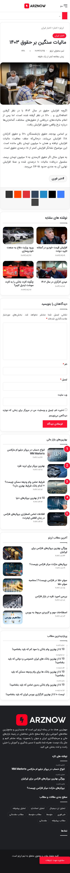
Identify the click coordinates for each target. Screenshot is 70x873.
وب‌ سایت (62, 395)
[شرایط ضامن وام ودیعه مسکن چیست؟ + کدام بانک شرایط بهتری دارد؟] (57, 487)
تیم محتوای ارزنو (57, 51)
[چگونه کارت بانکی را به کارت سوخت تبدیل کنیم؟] (18, 269)
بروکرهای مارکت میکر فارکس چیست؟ (48, 564)
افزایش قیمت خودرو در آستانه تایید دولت (52, 249)
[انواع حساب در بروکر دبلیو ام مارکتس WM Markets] (57, 455)
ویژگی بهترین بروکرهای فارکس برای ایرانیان (49, 550)
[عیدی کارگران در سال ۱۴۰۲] (51, 269)
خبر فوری (57, 178)
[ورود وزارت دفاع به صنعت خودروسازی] (18, 235)
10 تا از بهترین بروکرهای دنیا (30, 498)
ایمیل (63, 379)
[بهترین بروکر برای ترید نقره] (57, 471)
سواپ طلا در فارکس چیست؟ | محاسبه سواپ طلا (48, 582)
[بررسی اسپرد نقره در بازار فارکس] (13, 601)
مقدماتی (43, 820)
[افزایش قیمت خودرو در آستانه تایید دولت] (51, 235)
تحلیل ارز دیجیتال (57, 808)
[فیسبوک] (60, 194)
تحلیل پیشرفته (19, 808)
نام (65, 364)
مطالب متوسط (35, 814)
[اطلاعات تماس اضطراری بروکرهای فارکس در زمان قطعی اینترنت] (57, 519)
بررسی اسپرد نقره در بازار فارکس (51, 596)
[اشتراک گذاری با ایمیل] (9, 194)
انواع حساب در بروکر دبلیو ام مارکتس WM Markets (26, 452)
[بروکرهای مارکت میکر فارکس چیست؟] (13, 569)
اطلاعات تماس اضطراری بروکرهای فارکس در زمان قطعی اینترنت (24, 516)
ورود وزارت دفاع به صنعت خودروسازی (20, 249)
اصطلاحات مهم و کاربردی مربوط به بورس (41, 16)
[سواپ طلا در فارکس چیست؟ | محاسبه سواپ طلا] (13, 585)
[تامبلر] (35, 194)
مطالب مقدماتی (16, 814)
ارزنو (62, 28)
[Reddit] (17, 194)
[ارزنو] (35, 6)
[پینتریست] (26, 194)
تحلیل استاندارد (38, 808)
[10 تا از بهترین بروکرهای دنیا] (57, 503)
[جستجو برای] (4, 7)
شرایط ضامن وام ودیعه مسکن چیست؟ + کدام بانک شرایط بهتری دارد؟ (25, 484)
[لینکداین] (43, 194)
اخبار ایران (46, 28)
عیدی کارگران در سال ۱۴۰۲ (54, 282)
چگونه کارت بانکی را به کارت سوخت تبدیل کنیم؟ (19, 283)
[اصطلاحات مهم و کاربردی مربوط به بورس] (13, 617)
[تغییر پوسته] (11, 7)
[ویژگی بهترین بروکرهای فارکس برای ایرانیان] (13, 553)
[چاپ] (35, 202)
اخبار (55, 28)
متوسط (49, 814)
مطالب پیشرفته (58, 820)
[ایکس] (52, 194)
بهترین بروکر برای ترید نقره (31, 466)
